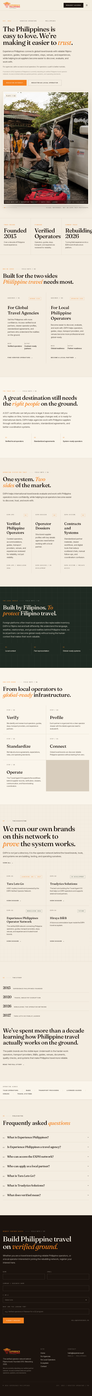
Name (5, 1272)
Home (43, 1353)
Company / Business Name (13, 1283)
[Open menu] (86, 5)
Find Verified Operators (20, 357)
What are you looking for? (14, 1307)
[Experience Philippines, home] (11, 5)
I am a (6, 1295)
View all (8, 863)
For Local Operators (48, 1360)
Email (49, 1272)
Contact (44, 1366)
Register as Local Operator (45, 83)
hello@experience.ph (80, 1320)
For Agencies (45, 1356)
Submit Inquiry (13, 1320)
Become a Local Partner (63, 357)
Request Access (73, 5)
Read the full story (13, 1064)
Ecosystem (45, 1363)
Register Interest (14, 83)
